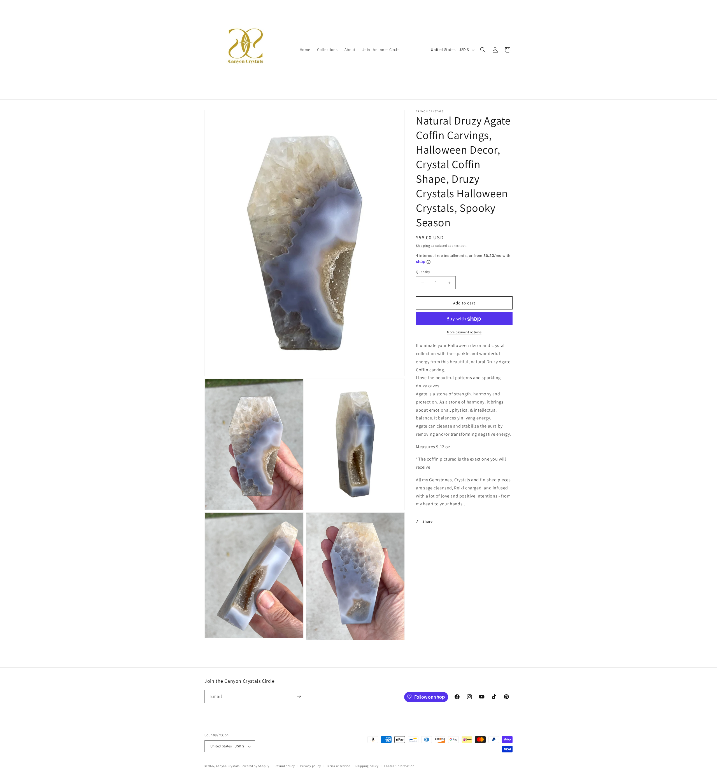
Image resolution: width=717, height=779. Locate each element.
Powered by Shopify (255, 766)
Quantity (423, 271)
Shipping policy (367, 766)
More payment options (464, 332)
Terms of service (338, 766)
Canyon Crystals (228, 766)
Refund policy (285, 766)
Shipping (423, 245)
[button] (483, 50)
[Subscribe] (299, 696)
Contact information (399, 766)
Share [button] (427, 521)
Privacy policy (310, 766)
